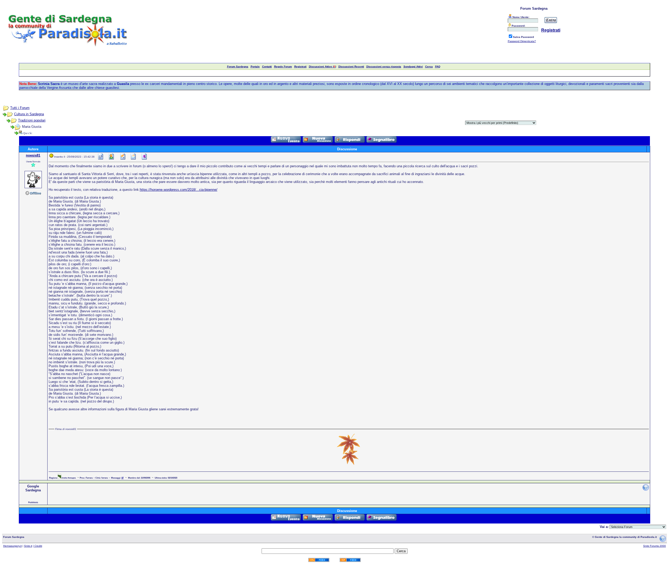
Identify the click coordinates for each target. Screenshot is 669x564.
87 (123, 477)
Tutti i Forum (20, 108)
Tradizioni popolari (31, 120)
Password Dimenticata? (522, 41)
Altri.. (335, 144)
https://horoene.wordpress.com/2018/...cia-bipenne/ (178, 190)
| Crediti (37, 545)
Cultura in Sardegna (29, 114)
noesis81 (33, 155)
